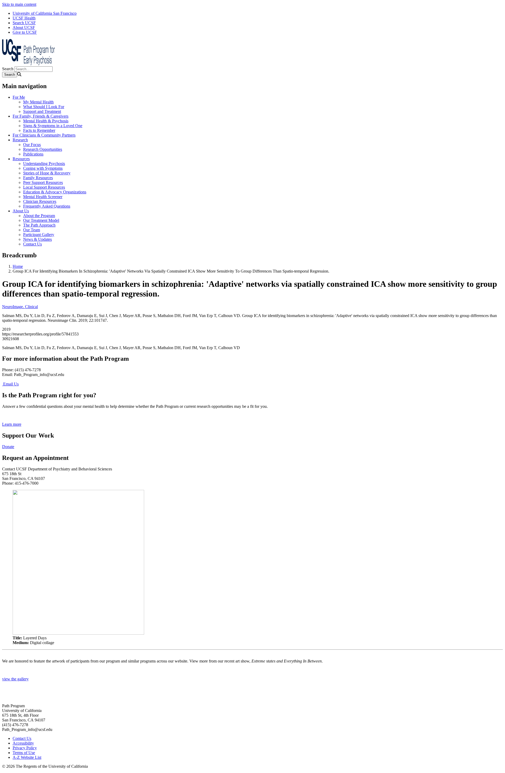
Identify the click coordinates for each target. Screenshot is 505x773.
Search (7, 69)
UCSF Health (24, 18)
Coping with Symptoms (43, 168)
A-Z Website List (27, 757)
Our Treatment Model (41, 220)
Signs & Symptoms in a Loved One (52, 125)
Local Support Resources (44, 187)
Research (20, 140)
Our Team (31, 230)
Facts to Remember (39, 130)
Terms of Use (24, 752)
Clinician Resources (39, 201)
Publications (33, 154)
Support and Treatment (42, 111)
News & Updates (37, 239)
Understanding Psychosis (44, 163)
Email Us (10, 384)
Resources (21, 159)
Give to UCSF (25, 32)
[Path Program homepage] (28, 64)
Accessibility (23, 743)
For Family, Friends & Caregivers (40, 116)
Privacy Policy (25, 748)
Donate (8, 446)
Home (18, 266)
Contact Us (32, 244)
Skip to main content (19, 4)
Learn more (11, 424)
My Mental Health (38, 102)
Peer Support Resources (43, 182)
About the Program (39, 215)
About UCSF (24, 27)
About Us (21, 211)
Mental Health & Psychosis (45, 121)
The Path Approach (39, 225)
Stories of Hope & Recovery (46, 173)
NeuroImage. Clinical (20, 306)
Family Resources (38, 177)
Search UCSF (24, 23)
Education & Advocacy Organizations (54, 192)
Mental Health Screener (42, 196)
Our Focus (32, 144)
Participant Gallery (38, 234)
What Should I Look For (43, 106)
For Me (19, 97)
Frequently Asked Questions (46, 206)
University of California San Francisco (45, 13)
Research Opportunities (42, 149)
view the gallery (15, 679)
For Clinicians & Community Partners (44, 135)
